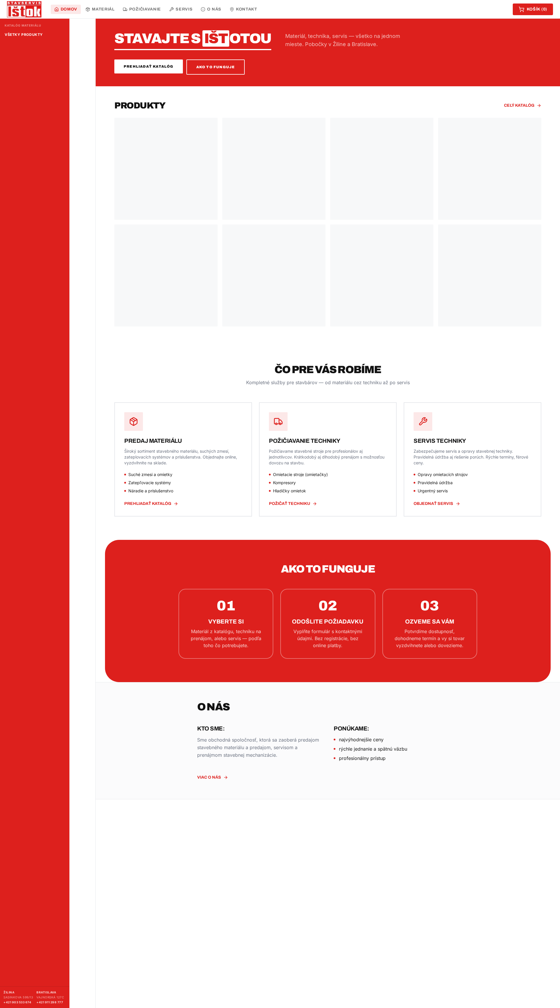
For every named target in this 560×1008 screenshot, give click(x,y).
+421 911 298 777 (49, 1002)
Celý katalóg (519, 105)
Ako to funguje (215, 67)
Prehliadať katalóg (149, 66)
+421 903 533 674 (17, 1002)
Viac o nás (209, 777)
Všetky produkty (24, 34)
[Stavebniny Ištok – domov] (24, 9)
